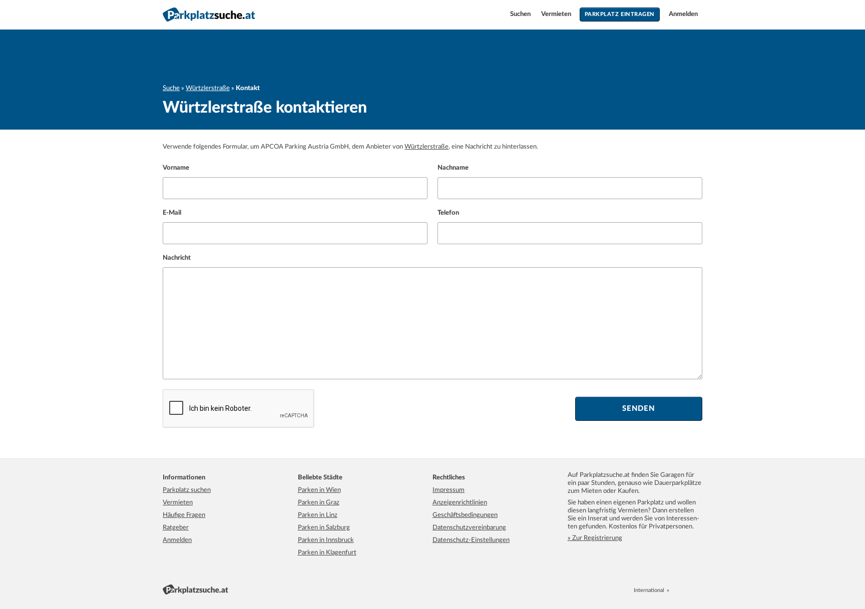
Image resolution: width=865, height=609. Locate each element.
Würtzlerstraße (208, 88)
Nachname (453, 168)
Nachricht (177, 258)
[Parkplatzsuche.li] (698, 590)
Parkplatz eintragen (620, 14)
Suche (171, 88)
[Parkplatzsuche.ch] (687, 590)
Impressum (448, 490)
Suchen (521, 14)
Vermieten (557, 14)
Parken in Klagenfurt (327, 552)
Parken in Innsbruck (326, 540)
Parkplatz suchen (187, 490)
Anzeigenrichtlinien (459, 502)
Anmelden (683, 14)
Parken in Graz (318, 502)
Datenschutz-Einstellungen (471, 540)
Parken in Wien (319, 490)
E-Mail (172, 213)
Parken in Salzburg (324, 527)
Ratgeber (176, 527)
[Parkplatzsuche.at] (676, 590)
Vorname (176, 168)
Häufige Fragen (184, 515)
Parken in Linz (317, 515)
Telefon (448, 213)
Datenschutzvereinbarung (469, 527)
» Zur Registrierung (595, 538)
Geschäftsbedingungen (465, 515)
